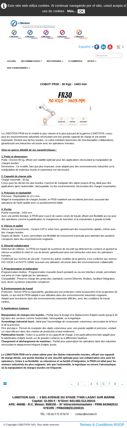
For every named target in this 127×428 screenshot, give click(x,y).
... (84, 384)
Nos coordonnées (18, 68)
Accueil (11, 61)
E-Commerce (75, 61)
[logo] (47, 24)
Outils (92, 61)
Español (86, 47)
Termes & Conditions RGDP (102, 425)
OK (81, 11)
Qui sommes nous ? (31, 61)
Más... (72, 11)
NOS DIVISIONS (55, 61)
